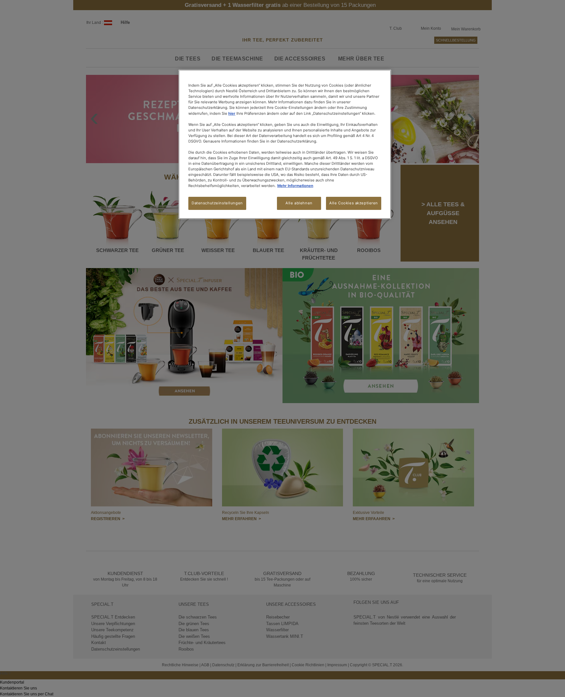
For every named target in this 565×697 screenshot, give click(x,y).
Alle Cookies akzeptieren (353, 203)
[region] (285, 144)
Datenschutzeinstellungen (217, 203)
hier (231, 113)
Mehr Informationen (295, 185)
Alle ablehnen (298, 203)
